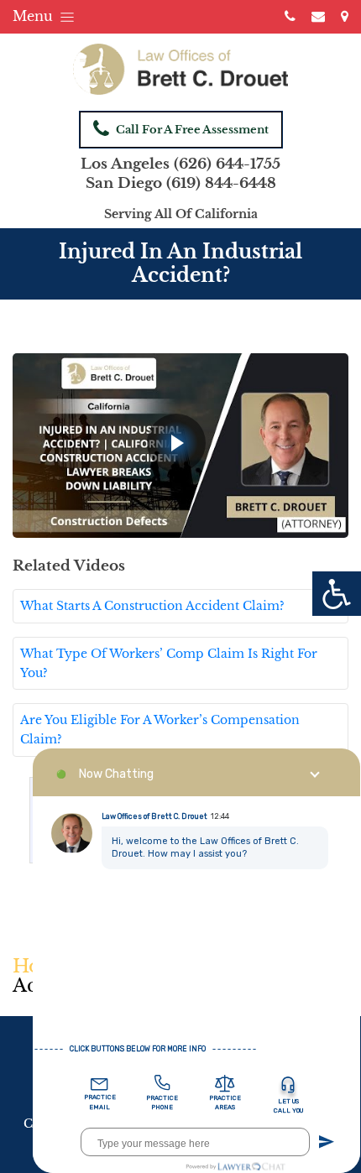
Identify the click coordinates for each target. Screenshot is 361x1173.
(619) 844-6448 (221, 183)
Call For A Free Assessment (192, 130)
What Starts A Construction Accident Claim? (152, 605)
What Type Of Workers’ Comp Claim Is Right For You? (168, 663)
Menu (35, 16)
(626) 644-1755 (227, 164)
